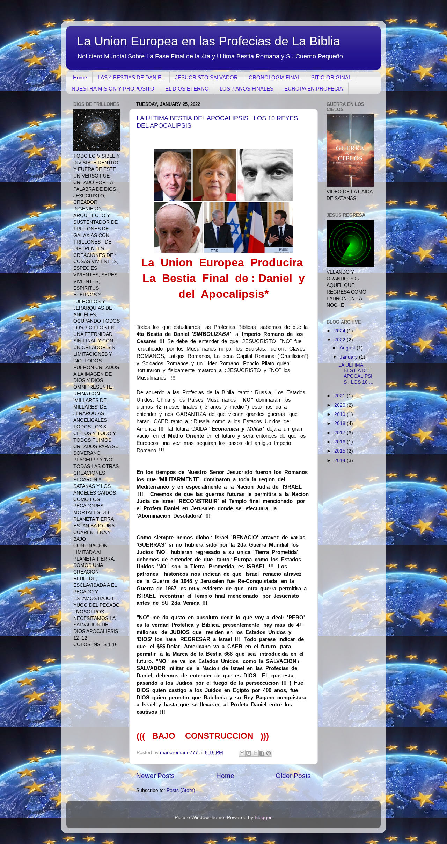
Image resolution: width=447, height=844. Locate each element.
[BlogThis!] (248, 753)
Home (80, 77)
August (348, 348)
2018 (340, 423)
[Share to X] (255, 753)
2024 (340, 330)
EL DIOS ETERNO (187, 89)
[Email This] (242, 753)
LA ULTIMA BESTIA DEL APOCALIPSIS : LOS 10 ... (355, 373)
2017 (340, 432)
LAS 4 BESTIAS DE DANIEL (131, 77)
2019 (340, 414)
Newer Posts (155, 775)
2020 (340, 405)
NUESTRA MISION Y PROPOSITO (113, 89)
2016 (340, 442)
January (349, 357)
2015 (340, 451)
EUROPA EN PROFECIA (313, 89)
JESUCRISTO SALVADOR (206, 77)
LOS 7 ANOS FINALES (246, 89)
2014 (340, 460)
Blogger (263, 817)
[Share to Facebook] (261, 753)
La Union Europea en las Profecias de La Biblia (208, 41)
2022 (340, 339)
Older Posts (293, 775)
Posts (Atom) (181, 790)
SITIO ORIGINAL (331, 77)
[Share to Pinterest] (268, 753)
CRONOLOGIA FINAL (274, 77)
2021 (340, 395)
